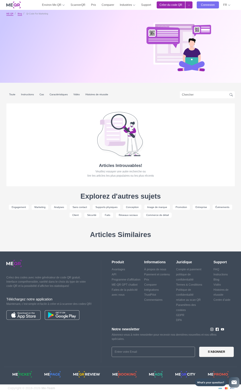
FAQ (216, 269)
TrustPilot (150, 294)
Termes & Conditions (189, 284)
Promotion (181, 207)
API (114, 274)
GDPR (180, 315)
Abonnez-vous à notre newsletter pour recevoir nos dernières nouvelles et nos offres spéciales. (164, 336)
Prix (93, 4)
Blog (20, 14)
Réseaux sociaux (128, 215)
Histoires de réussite (96, 94)
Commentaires (153, 299)
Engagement (19, 207)
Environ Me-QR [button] (52, 4)
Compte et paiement (188, 269)
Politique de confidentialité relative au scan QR (188, 294)
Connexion (208, 4)
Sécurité (91, 215)
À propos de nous (155, 269)
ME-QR (9, 14)
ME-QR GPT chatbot (124, 284)
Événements (222, 207)
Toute (12, 94)
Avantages (118, 269)
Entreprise (201, 207)
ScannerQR (78, 4)
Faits (107, 215)
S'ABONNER (216, 351)
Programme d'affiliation (126, 279)
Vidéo (76, 94)
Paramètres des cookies (186, 307)
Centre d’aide (221, 299)
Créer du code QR (170, 4)
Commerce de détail (157, 215)
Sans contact (80, 207)
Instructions (27, 94)
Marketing (40, 207)
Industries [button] (126, 4)
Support (146, 4)
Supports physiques (106, 207)
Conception (132, 207)
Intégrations (151, 289)
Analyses (59, 207)
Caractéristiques (59, 94)
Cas (42, 94)
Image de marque (157, 207)
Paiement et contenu (157, 274)
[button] (227, 4)
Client (75, 215)
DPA (179, 320)
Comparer (108, 4)
